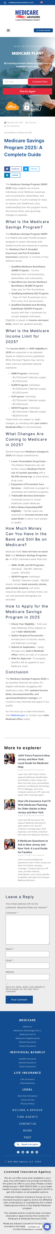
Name (10, 949)
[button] (8, 30)
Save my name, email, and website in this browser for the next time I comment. (25, 989)
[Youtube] (37, 1152)
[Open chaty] (47, 1226)
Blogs (27, 1130)
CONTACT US (27, 1123)
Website (10, 972)
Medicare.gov (18, 715)
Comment (12, 913)
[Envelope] (23, 1152)
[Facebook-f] (18, 1152)
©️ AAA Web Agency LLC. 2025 (22, 1161)
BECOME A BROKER (27, 1110)
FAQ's (27, 1137)
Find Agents (27, 1117)
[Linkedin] (32, 1152)
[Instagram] (27, 1152)
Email (9, 960)
